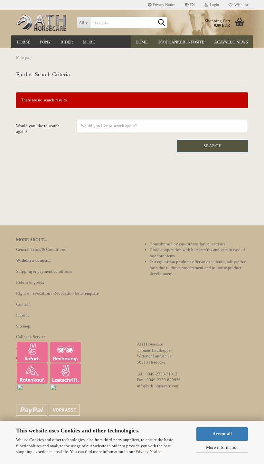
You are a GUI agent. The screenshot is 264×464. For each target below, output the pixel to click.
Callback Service (31, 336)
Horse (23, 42)
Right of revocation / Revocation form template (57, 293)
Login (213, 5)
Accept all (222, 433)
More (89, 42)
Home (142, 42)
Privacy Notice (148, 451)
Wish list (240, 5)
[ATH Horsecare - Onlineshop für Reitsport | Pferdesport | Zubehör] (41, 22)
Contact (23, 304)
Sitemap (23, 326)
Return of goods (30, 282)
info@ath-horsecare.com (158, 386)
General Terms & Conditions (41, 249)
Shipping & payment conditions (44, 271)
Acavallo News (231, 42)
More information (222, 447)
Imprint (22, 315)
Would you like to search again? (38, 128)
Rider (67, 42)
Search (212, 145)
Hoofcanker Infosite (180, 42)
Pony (45, 42)
